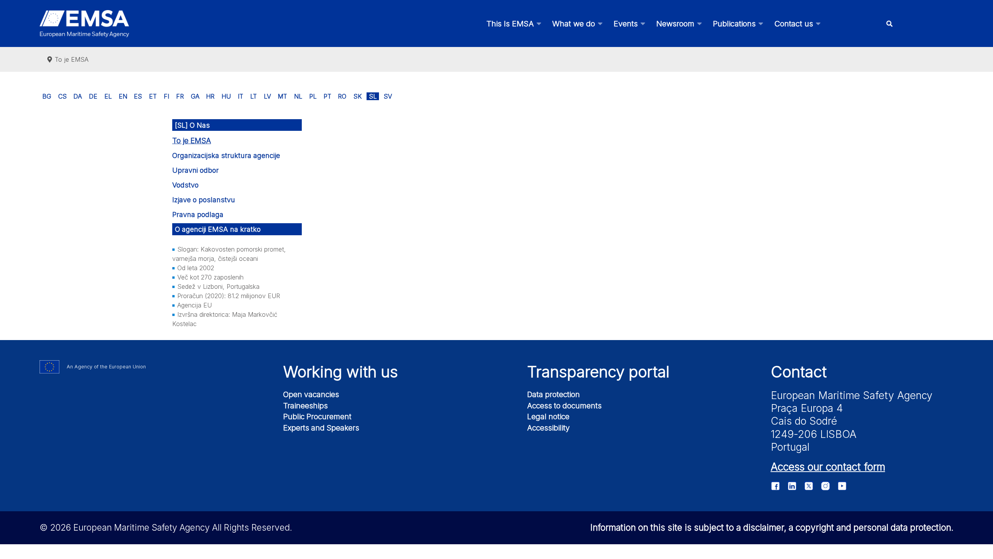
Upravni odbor (195, 170)
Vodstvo (185, 185)
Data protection (553, 394)
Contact (799, 371)
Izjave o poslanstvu (203, 200)
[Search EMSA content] (889, 23)
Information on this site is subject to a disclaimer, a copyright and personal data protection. (771, 527)
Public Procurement (317, 416)
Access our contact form (828, 466)
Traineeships (305, 405)
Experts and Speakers (321, 427)
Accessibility (548, 427)
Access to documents (564, 405)
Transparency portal (598, 371)
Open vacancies (311, 394)
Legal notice (548, 416)
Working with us (340, 371)
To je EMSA (191, 140)
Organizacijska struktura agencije (226, 155)
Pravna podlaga (197, 214)
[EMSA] (84, 23)
